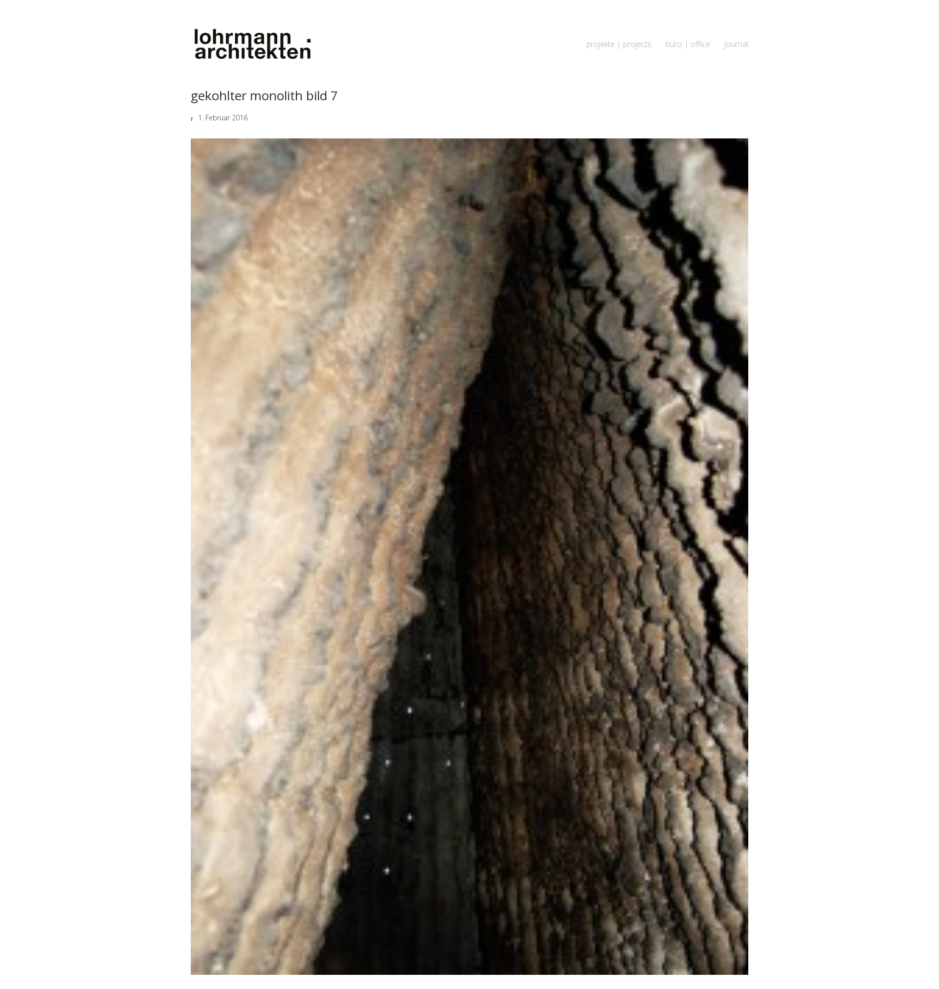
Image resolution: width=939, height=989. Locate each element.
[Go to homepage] (252, 44)
